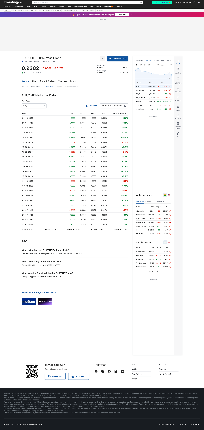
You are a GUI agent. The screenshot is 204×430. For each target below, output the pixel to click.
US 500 (138, 101)
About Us (162, 364)
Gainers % (150, 201)
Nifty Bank (139, 94)
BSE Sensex (140, 90)
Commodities (159, 60)
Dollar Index (140, 109)
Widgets (135, 379)
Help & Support (165, 374)
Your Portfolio (137, 374)
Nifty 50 (138, 86)
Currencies (139, 60)
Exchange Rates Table (70, 10)
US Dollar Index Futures (86, 10)
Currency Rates (36, 10)
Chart (34, 81)
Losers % (160, 201)
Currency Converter (72, 87)
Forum (73, 81)
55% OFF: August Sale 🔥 (162, 2)
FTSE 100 (139, 105)
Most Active (140, 201)
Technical (63, 81)
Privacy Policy (182, 424)
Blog (133, 364)
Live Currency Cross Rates (52, 10)
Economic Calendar (80, 7)
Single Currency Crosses (21, 10)
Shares (169, 60)
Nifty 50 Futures (141, 98)
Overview (25, 87)
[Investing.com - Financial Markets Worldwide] (13, 2)
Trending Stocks (143, 242)
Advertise (162, 369)
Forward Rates (36, 87)
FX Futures (99, 10)
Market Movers (143, 195)
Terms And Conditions (166, 424)
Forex (7, 10)
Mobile (134, 369)
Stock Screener (95, 7)
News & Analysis (47, 81)
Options (60, 87)
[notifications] (194, 2)
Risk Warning (195, 424)
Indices (148, 60)
